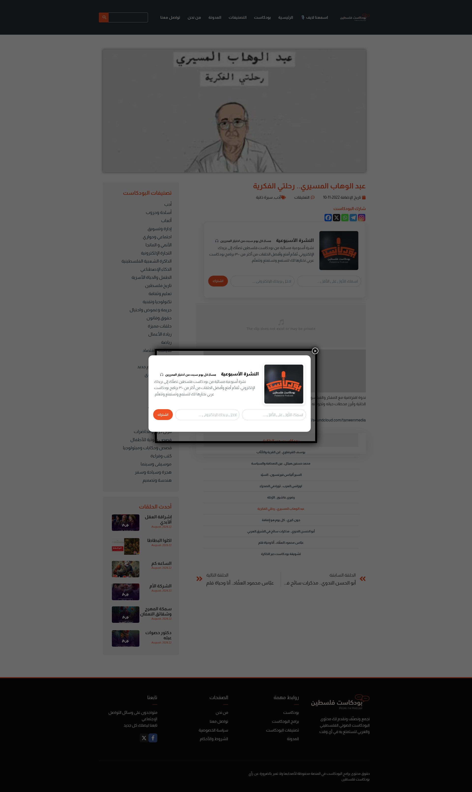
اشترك (163, 415)
